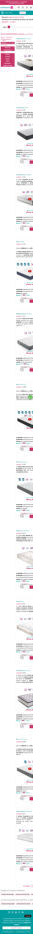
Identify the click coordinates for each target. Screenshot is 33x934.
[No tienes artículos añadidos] (31, 8)
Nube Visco (21, 384)
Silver (20, 601)
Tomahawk (24, 811)
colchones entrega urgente (8, 904)
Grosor (8, 59)
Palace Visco (21, 462)
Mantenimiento (7, 65)
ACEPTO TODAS (16, 928)
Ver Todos (26, 886)
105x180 (10, 37)
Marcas (8, 54)
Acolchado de (8, 50)
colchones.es (29, 34)
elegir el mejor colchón (16, 17)
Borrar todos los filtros (6, 39)
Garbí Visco (21, 739)
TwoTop (23, 670)
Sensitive (24, 314)
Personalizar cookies (23, 931)
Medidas (8, 43)
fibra (3, 37)
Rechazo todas (7, 931)
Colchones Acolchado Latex (22, 894)
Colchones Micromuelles (7, 894)
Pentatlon (23, 175)
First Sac (23, 39)
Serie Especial (22, 531)
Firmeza (7, 56)
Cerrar (27, 916)
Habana (20, 242)
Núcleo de (8, 47)
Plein (22, 108)
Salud (7, 61)
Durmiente (8, 63)
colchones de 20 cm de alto (23, 904)
